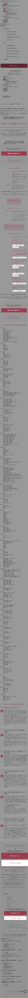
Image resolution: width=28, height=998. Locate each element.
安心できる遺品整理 (8, 973)
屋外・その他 (15, 290)
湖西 (4, 553)
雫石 (4, 352)
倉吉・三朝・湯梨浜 (7, 601)
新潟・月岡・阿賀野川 (8, 485)
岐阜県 (2, 526)
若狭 (4, 508)
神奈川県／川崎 (16, 281)
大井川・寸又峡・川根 (8, 522)
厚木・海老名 (6, 451)
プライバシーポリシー (10, 991)
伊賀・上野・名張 (7, 541)
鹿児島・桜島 (6, 688)
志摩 (4, 546)
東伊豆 (4, 513)
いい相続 (6, 962)
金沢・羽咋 (5, 500)
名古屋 (4, 535)
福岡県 (14, 255)
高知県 (2, 640)
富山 (4, 495)
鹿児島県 (2, 687)
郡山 (4, 386)
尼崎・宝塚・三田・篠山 (8, 580)
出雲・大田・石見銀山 (8, 605)
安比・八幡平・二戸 (7, 354)
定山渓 (4, 329)
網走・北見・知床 (7, 337)
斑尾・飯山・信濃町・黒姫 (9, 482)
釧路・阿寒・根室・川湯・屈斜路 (10, 337)
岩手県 (2, 351)
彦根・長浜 (5, 551)
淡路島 (4, 585)
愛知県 (14, 263)
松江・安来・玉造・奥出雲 (9, 604)
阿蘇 (4, 670)
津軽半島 (5, 349)
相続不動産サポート (8, 972)
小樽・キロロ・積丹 (7, 330)
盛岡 (4, 353)
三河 (4, 536)
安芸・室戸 (5, 642)
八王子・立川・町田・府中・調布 (10, 443)
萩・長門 (5, 623)
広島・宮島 (5, 617)
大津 (4, 551)
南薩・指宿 (5, 689)
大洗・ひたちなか (7, 413)
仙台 (4, 360)
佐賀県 (2, 652)
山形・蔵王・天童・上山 (8, 374)
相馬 (4, 381)
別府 (4, 677)
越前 (4, 507)
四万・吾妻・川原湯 (7, 399)
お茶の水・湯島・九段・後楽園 (10, 435)
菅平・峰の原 (6, 471)
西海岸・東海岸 (6, 697)
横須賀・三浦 (6, 450)
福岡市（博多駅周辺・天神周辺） (10, 646)
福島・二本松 (6, 380)
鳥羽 (4, 544)
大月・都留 (5, 460)
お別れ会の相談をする (14, 153)
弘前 (4, 345)
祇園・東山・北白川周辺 (8, 562)
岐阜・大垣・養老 (7, 531)
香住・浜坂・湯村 (7, 583)
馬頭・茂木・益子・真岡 (8, 396)
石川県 (2, 498)
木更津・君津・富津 (7, 429)
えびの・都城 (6, 684)
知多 (4, 538)
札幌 (4, 328)
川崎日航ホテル (16, 278)
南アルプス (5, 463)
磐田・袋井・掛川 (7, 524)
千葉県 (2, 423)
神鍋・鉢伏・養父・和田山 (9, 584)
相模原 (4, 452)
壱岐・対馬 (5, 664)
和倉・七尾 (5, 500)
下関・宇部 (5, 624)
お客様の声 (9, 907)
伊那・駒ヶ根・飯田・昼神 (9, 480)
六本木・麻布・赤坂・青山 (9, 436)
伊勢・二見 (5, 543)
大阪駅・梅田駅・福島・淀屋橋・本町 (11, 571)
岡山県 (2, 609)
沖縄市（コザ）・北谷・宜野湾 (9, 696)
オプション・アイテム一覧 (12, 902)
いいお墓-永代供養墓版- (9, 944)
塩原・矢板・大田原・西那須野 (10, 392)
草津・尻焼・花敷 (7, 399)
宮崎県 (2, 682)
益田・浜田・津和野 (7, 606)
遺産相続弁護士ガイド (8, 967)
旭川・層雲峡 (6, 335)
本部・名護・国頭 (7, 699)
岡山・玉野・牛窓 (7, 610)
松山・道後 (5, 636)
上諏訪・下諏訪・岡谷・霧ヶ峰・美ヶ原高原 (12, 475)
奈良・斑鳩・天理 (7, 588)
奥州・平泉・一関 (7, 357)
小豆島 (4, 633)
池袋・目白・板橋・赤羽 (8, 438)
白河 (4, 387)
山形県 (2, 373)
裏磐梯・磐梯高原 (7, 382)
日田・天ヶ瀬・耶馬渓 (8, 679)
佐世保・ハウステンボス (8, 662)
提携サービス (22, 290)
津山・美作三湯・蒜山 (8, 612)
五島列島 (5, 664)
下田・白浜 (5, 514)
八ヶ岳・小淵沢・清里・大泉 (9, 464)
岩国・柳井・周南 (7, 621)
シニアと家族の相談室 (8, 978)
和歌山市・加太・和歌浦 (8, 592)
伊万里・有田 (6, 657)
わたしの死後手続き (8, 974)
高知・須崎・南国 (7, 641)
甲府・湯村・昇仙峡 (7, 458)
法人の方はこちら (14, 918)
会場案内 (8, 905)
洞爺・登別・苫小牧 (7, 332)
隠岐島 (4, 607)
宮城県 (2, 359)
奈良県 (2, 587)
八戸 (4, 347)
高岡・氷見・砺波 (7, 496)
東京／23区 (15, 239)
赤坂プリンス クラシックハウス (19, 237)
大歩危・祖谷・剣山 (7, 628)
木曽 (4, 481)
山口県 (2, 620)
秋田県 (2, 366)
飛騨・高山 (5, 526)
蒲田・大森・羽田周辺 (8, 441)
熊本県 (2, 666)
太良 (4, 655)
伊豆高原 (5, 513)
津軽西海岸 (5, 349)
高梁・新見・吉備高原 (8, 613)
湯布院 (4, 677)
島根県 (2, 603)
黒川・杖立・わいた (7, 669)
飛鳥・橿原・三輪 (7, 588)
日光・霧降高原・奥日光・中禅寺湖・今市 (12, 393)
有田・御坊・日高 (7, 594)
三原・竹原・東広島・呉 (8, 618)
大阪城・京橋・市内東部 (8, 573)
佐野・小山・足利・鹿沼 (8, 395)
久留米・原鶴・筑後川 (8, 649)
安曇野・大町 (6, 479)
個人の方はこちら (15, 913)
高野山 (4, 593)
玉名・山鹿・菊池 (7, 668)
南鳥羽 (4, 545)
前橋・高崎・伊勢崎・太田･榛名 (10, 405)
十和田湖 (5, 346)
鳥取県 (2, 599)
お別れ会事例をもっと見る (14, 200)
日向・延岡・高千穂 (7, 685)
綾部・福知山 (6, 566)
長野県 (2, 466)
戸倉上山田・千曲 (7, 472)
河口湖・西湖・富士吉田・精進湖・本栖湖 (12, 462)
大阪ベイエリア (6, 572)
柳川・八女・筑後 (7, 650)
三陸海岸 (5, 356)
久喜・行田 (5, 419)
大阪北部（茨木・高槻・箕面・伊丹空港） (12, 569)
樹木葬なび (6, 945)
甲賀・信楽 (5, 552)
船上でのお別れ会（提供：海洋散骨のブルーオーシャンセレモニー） (19, 287)
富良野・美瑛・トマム (8, 336)
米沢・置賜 (5, 376)
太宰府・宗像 (6, 647)
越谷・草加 (5, 421)
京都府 (2, 557)
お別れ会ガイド (10, 903)
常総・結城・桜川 (7, 411)
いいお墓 (6, 943)
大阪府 (2, 568)
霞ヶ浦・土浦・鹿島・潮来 (9, 412)
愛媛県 (2, 635)
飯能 (4, 418)
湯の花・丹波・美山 (7, 563)
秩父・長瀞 (5, 417)
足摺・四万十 (6, 643)
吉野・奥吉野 (6, 589)
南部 (4, 698)
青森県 (2, 343)
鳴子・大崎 (5, 362)
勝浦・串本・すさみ (7, 597)
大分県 (2, 675)
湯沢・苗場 (5, 489)
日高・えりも (6, 340)
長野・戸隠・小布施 (7, 467)
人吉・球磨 (5, 672)
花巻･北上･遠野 (6, 355)
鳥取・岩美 (5, 600)
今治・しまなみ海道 (7, 637)
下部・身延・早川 (7, 463)
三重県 (2, 539)
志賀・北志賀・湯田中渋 (8, 469)
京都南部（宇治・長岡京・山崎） (10, 563)
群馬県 (2, 398)
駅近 (18, 245)
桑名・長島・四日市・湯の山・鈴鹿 (10, 540)
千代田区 (20, 239)
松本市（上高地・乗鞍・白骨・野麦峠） (11, 478)
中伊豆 (4, 517)
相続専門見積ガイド (8, 963)
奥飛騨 (4, 527)
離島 (4, 692)
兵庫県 (2, 578)
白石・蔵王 (5, 364)
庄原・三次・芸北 (7, 616)
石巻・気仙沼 (6, 362)
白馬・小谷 (5, 476)
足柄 (4, 455)
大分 (4, 676)
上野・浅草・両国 (7, 438)
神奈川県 (22, 281)
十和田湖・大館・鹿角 (8, 369)
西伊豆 (4, 516)
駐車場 (22, 245)
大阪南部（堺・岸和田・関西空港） (10, 576)
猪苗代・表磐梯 (6, 383)
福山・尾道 (5, 615)
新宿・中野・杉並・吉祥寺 (9, 439)
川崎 (4, 448)
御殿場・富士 (6, 519)
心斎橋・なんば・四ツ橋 (8, 574)
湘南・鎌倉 (5, 450)
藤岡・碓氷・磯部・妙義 (8, 406)
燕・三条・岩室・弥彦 (8, 487)
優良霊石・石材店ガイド (9, 947)
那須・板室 (5, 391)
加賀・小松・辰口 (7, 502)
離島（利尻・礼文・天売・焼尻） (10, 341)
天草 (4, 673)
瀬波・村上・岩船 (7, 486)
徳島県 (2, 626)
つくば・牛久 (6, 412)
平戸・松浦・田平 (7, 661)
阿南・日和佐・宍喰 (7, 627)
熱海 (4, 511)
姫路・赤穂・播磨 (7, 581)
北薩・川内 (5, 691)
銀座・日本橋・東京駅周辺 (9, 434)
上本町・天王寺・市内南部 (9, 575)
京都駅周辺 (5, 559)
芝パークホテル (16, 270)
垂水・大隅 (5, 689)
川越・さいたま (6, 416)
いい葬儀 (6, 952)
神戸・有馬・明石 (7, 579)
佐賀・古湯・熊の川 (7, 653)
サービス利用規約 (19, 991)
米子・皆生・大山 (7, 601)
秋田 (4, 367)
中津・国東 (5, 678)
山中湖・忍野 (6, 461)
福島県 (2, 379)
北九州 (4, 651)
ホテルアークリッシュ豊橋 (18, 260)
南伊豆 (4, 515)
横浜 (4, 449)
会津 (4, 384)
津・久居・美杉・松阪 (8, 542)
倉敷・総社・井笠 (7, 611)
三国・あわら (6, 505)
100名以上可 (15, 247)
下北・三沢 (5, 348)
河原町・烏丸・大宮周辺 (8, 558)
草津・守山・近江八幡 (8, 554)
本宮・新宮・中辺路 (7, 596)
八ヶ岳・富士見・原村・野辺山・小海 (11, 474)
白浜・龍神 (5, 595)
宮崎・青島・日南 (7, 683)
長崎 (4, 660)
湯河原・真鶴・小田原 (8, 454)
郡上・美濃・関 (6, 529)
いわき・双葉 (6, 387)
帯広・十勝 (5, 339)
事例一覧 (8, 900)
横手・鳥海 (5, 371)
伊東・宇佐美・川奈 (7, 512)
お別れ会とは (9, 896)
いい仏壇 (6, 958)
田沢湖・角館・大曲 (7, 368)
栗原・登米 (5, 363)
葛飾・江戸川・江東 (7, 442)
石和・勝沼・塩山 (7, 459)
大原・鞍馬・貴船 (7, 560)
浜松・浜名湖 (6, 523)
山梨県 (2, 457)
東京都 (14, 241)
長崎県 (2, 659)
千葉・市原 (5, 424)
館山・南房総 (6, 431)
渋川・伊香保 (6, 404)
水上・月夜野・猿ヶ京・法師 (9, 401)
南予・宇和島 (6, 638)
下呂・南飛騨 (6, 528)
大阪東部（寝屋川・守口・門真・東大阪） (12, 576)
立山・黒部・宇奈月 (7, 494)
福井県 (2, 504)
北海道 (2, 327)
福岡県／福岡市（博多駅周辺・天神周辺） (19, 253)
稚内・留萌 (5, 334)
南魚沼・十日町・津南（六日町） (10, 488)
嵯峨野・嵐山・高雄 (7, 561)
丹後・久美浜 (6, 565)
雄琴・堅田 (5, 555)
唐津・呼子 (5, 656)
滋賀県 (2, 550)
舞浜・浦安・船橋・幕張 (8, 424)
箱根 (4, 453)
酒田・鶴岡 (5, 377)
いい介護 (6, 984)
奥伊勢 (4, 547)
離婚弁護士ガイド (8, 968)
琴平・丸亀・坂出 (7, 632)
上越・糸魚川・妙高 (7, 490)
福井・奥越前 (6, 506)
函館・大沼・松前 (7, 333)
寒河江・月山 (6, 375)
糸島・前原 (5, 648)
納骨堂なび (6, 945)
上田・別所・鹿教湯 (7, 470)
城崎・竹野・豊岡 (7, 582)
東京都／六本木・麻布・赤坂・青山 (19, 243)
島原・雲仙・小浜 (7, 663)
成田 (4, 425)
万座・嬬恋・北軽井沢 (8, 400)
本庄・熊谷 (5, 420)
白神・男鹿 (5, 370)
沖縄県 (2, 694)
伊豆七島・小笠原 (7, 445)
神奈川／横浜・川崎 (16, 279)
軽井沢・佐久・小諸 (7, 473)
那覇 (4, 695)
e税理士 (5, 964)
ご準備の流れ (9, 898)
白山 (4, 501)
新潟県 (2, 484)
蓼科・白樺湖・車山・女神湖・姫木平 (11, 475)
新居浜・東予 (6, 639)
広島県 (2, 614)
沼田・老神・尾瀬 (7, 402)
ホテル (14, 245)
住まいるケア (7, 985)
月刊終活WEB (7, 979)
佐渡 (4, 491)
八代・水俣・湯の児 (7, 671)
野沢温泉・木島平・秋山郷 (9, 468)
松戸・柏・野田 (6, 426)
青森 (4, 344)
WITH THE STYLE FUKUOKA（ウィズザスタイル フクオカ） (20, 250)
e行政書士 (6, 965)
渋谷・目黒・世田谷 (7, 440)
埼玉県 (2, 415)
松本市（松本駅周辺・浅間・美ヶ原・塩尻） (12, 477)
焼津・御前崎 (6, 521)
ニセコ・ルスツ (6, 331)
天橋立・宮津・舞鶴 (7, 564)
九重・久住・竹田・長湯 (8, 680)
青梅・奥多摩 (6, 444)
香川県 (2, 630)
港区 (18, 271)
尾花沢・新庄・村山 (7, 374)
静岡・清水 (5, 520)
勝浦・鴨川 (5, 430)
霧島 (4, 690)
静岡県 (2, 510)
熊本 (4, 667)
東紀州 (4, 548)
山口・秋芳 (5, 622)
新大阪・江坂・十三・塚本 (9, 570)
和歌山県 (2, 591)
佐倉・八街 (5, 427)
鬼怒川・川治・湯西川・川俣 (9, 394)
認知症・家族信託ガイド (9, 966)
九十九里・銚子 (6, 428)
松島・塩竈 (5, 361)
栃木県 (2, 389)
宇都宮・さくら (6, 390)
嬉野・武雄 (5, 654)
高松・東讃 (5, 631)
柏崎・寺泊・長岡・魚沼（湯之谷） (10, 488)
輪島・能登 (5, 499)
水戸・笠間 (5, 410)
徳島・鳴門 (5, 627)
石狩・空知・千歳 (7, 338)
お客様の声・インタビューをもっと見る (14, 226)
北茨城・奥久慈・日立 (8, 409)
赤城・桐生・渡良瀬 (7, 403)
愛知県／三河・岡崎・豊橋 (18, 261)
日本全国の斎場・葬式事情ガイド (11, 954)
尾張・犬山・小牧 (7, 537)
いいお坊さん (7, 953)
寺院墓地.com (7, 946)
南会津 (4, 385)
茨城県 (2, 408)
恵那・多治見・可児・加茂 (9, 530)
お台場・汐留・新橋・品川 (9, 437)
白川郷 (4, 532)
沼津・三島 (5, 518)
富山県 (2, 493)
